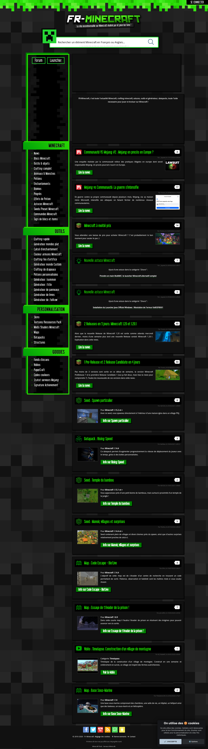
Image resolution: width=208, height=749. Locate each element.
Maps (36, 332)
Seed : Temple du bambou (99, 480)
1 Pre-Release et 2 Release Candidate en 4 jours (112, 362)
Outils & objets (42, 163)
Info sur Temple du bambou (116, 503)
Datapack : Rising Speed (98, 439)
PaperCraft (39, 370)
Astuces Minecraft (43, 204)
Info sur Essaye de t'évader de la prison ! (123, 631)
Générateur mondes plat (46, 244)
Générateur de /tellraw (45, 300)
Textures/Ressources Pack (47, 322)
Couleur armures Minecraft (48, 254)
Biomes (37, 189)
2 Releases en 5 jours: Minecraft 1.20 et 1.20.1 (110, 324)
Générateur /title (43, 284)
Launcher (56, 60)
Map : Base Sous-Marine (98, 690)
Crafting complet (43, 168)
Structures (39, 342)
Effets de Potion (42, 199)
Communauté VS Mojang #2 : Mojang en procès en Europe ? (118, 152)
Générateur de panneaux (46, 290)
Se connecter (197, 2)
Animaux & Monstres (44, 173)
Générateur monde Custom (48, 264)
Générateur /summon (45, 279)
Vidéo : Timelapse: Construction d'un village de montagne (117, 649)
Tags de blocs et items (46, 219)
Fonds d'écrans (41, 360)
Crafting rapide (42, 239)
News (36, 153)
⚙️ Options (193, 741)
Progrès (38, 194)
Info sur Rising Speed (113, 462)
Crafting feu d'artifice (45, 259)
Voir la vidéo (109, 672)
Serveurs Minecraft (109, 746)
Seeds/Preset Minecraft (46, 209)
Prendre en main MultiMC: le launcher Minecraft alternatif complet (128, 276)
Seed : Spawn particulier (98, 400)
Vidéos (37, 365)
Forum (38, 60)
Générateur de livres (44, 295)
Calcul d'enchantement (46, 249)
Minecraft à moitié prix (97, 226)
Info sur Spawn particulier (116, 421)
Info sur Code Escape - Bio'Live (93, 589)
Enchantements (42, 184)
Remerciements (120, 736)
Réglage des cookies (102, 736)
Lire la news (84, 172)
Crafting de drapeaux (45, 269)
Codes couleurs (42, 375)
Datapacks (39, 337)
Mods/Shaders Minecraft (46, 327)
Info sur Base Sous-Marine (116, 714)
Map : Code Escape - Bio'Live (100, 563)
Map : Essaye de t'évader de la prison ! (106, 608)
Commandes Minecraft (45, 214)
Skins (36, 317)
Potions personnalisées (46, 274)
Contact (132, 736)
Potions (38, 179)
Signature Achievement (46, 385)
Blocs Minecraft (42, 158)
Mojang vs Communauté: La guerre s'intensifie (111, 187)
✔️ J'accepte (170, 741)
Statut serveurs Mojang (46, 380)
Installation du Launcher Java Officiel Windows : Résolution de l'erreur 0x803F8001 (128, 307)
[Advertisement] (48, 102)
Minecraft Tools (97, 746)
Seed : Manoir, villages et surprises (104, 522)
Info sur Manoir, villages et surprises (121, 545)
